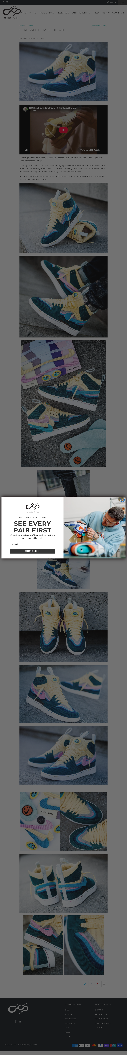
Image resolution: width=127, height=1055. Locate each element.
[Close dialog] (123, 500)
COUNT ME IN (32, 551)
